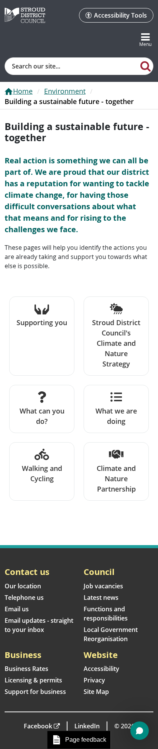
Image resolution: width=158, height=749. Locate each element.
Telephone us (24, 597)
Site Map (96, 691)
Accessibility (101, 668)
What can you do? (42, 416)
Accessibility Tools (120, 15)
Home (23, 91)
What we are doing (116, 416)
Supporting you (41, 322)
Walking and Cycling (42, 473)
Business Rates (26, 668)
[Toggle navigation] (145, 40)
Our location (23, 586)
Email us (17, 609)
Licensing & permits (33, 680)
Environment (65, 91)
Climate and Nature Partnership (116, 478)
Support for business (35, 691)
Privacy (94, 680)
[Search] (145, 66)
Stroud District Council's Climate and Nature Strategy (116, 343)
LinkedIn (87, 726)
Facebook (38, 726)
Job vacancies (103, 586)
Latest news (101, 597)
